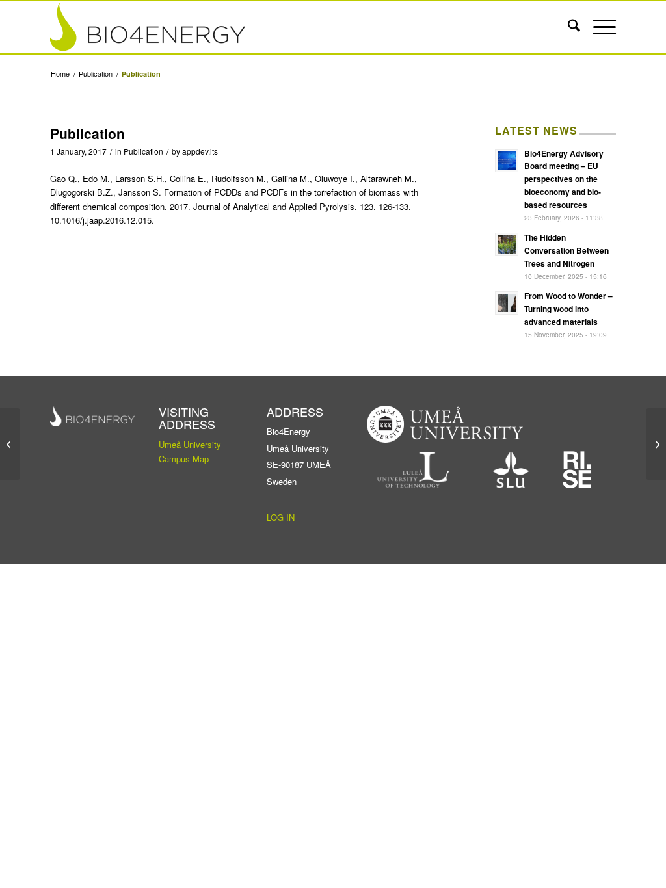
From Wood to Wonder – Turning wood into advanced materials (568, 309)
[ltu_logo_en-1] (413, 469)
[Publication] (10, 444)
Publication (143, 151)
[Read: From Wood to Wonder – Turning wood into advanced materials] (506, 303)
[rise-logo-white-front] (577, 469)
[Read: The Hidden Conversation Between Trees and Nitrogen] (506, 244)
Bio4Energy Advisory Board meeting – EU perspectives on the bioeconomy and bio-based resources (564, 179)
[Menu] (598, 27)
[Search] (567, 27)
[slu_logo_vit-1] (510, 469)
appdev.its (200, 151)
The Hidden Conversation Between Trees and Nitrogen (566, 250)
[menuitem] (567, 27)
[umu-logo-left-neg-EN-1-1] (445, 424)
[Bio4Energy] (276, 27)
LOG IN (281, 517)
